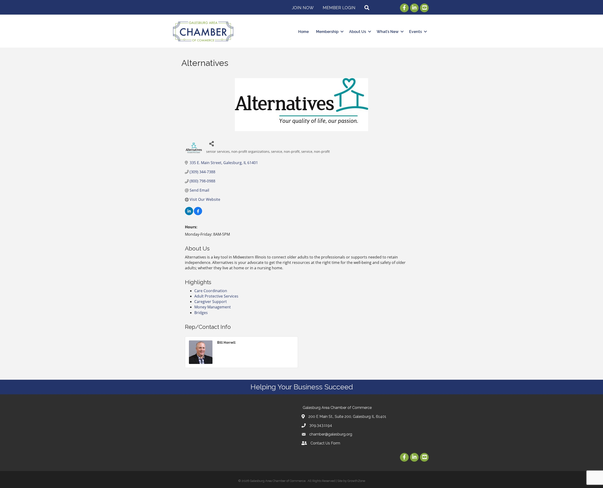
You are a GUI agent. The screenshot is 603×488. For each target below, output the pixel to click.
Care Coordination (210, 290)
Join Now (303, 7)
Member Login (339, 7)
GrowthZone (356, 481)
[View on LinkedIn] (189, 213)
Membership (327, 31)
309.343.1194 (320, 425)
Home (303, 31)
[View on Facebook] (198, 213)
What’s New (388, 31)
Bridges (201, 312)
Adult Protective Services (216, 296)
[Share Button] (211, 143)
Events (415, 31)
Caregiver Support (210, 301)
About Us (357, 31)
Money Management (212, 307)
